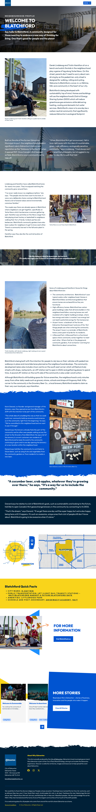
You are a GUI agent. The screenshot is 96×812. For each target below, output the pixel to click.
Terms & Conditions (10, 805)
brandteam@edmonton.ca (13, 779)
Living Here (6, 720)
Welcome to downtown (38, 703)
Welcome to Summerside (12, 703)
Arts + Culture (43, 720)
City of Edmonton (56, 759)
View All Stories (61, 708)
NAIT (75, 600)
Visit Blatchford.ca (63, 639)
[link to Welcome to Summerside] (13, 692)
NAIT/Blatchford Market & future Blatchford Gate (40, 595)
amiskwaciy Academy (58, 600)
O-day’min (28, 591)
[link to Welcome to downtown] (40, 692)
